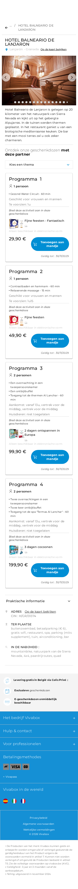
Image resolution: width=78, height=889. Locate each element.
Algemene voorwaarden (38, 823)
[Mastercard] (26, 768)
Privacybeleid (38, 817)
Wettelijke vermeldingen (39, 829)
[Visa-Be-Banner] (15, 768)
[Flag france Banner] (22, 801)
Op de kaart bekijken (54, 49)
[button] (6, 77)
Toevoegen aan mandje (52, 244)
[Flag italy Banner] (13, 801)
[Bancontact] (4, 768)
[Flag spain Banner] (4, 801)
